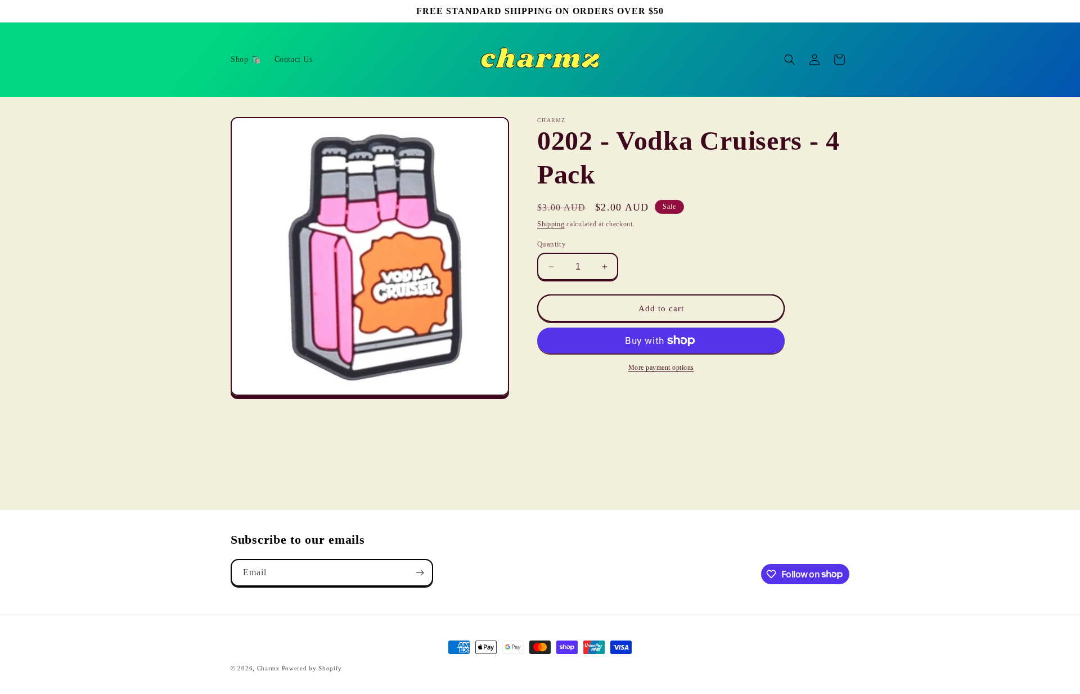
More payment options (661, 367)
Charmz (268, 668)
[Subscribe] (419, 572)
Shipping (551, 224)
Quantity (551, 244)
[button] (789, 59)
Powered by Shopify (312, 668)
